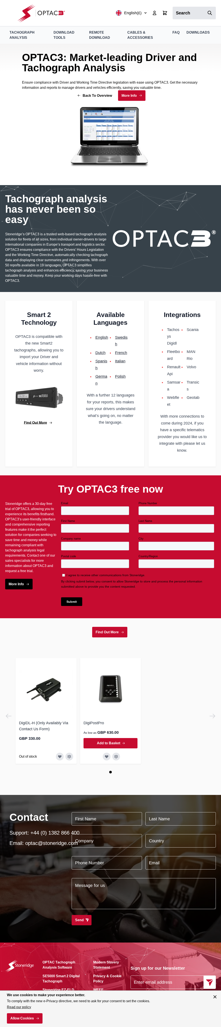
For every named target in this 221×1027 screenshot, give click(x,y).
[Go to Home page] (43, 13)
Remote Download (99, 35)
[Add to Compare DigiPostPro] (116, 756)
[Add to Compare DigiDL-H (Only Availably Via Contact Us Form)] (69, 756)
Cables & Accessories (140, 35)
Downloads (198, 32)
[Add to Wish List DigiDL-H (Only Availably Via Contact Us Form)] (60, 756)
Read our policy (19, 1007)
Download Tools (64, 35)
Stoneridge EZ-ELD (58, 990)
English (101, 337)
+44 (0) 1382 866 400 (54, 833)
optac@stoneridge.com (51, 843)
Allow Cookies (22, 1018)
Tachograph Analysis (22, 35)
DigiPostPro (94, 723)
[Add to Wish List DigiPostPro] (106, 756)
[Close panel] (215, 997)
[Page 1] (110, 772)
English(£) (133, 13)
